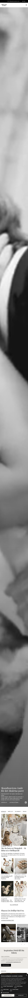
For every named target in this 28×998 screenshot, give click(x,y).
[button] (22, 944)
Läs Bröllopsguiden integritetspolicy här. (13, 962)
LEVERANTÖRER (13, 802)
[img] (4, 5)
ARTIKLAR (4, 802)
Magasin (3, 971)
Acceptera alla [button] (8, 995)
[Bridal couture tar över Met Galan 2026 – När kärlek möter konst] (21, 892)
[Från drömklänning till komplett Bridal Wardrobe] (7, 869)
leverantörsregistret (7, 920)
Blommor (18, 811)
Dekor (24, 811)
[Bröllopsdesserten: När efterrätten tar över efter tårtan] (21, 869)
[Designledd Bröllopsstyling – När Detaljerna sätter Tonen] (7, 892)
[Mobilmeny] (26, 5)
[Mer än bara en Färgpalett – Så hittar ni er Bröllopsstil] (14, 835)
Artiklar (3, 811)
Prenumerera (6, 965)
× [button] (26, 975)
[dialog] (14, 986)
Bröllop (10, 811)
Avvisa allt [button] (21, 995)
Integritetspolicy (17, 984)
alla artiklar (14, 904)
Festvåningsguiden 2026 (13, 1)
